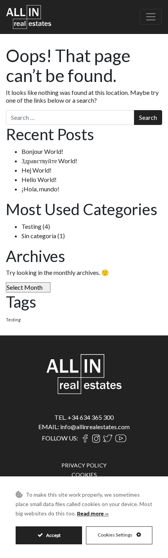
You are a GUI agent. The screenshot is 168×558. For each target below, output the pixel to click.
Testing (31, 226)
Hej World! (36, 170)
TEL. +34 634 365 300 (84, 417)
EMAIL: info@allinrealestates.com (84, 426)
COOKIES (84, 474)
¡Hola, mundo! (40, 189)
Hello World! (39, 179)
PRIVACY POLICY (84, 465)
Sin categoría (38, 235)
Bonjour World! (42, 151)
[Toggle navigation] (151, 17)
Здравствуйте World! (49, 160)
